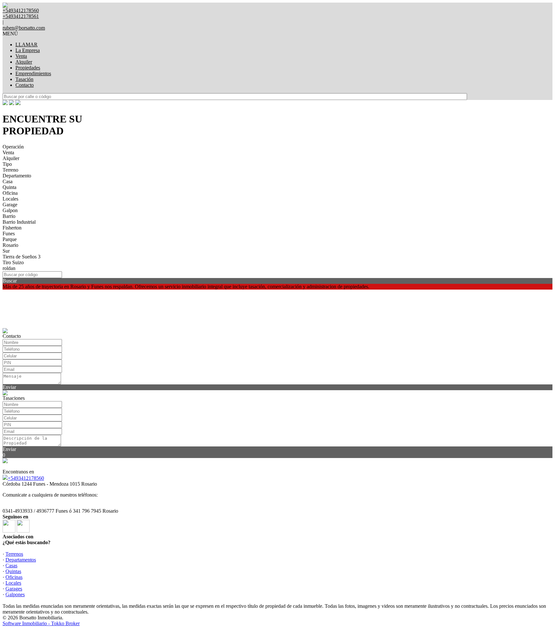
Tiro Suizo (13, 262)
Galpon (10, 210)
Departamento (17, 175)
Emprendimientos (33, 73)
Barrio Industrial (19, 222)
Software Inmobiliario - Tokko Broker (41, 623)
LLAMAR (26, 44)
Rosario (10, 245)
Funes (9, 233)
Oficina (10, 193)
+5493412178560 (26, 478)
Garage (10, 204)
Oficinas (13, 577)
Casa (8, 181)
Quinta (9, 187)
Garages (13, 588)
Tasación (24, 79)
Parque (10, 239)
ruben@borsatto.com (24, 28)
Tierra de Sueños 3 (21, 256)
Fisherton (12, 227)
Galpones (15, 594)
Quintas (13, 571)
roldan (9, 268)
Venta (21, 56)
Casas (11, 565)
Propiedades (27, 67)
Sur (6, 251)
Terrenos (14, 554)
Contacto (24, 85)
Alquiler (23, 62)
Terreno (10, 170)
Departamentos (20, 559)
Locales (10, 199)
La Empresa (27, 50)
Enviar (9, 387)
